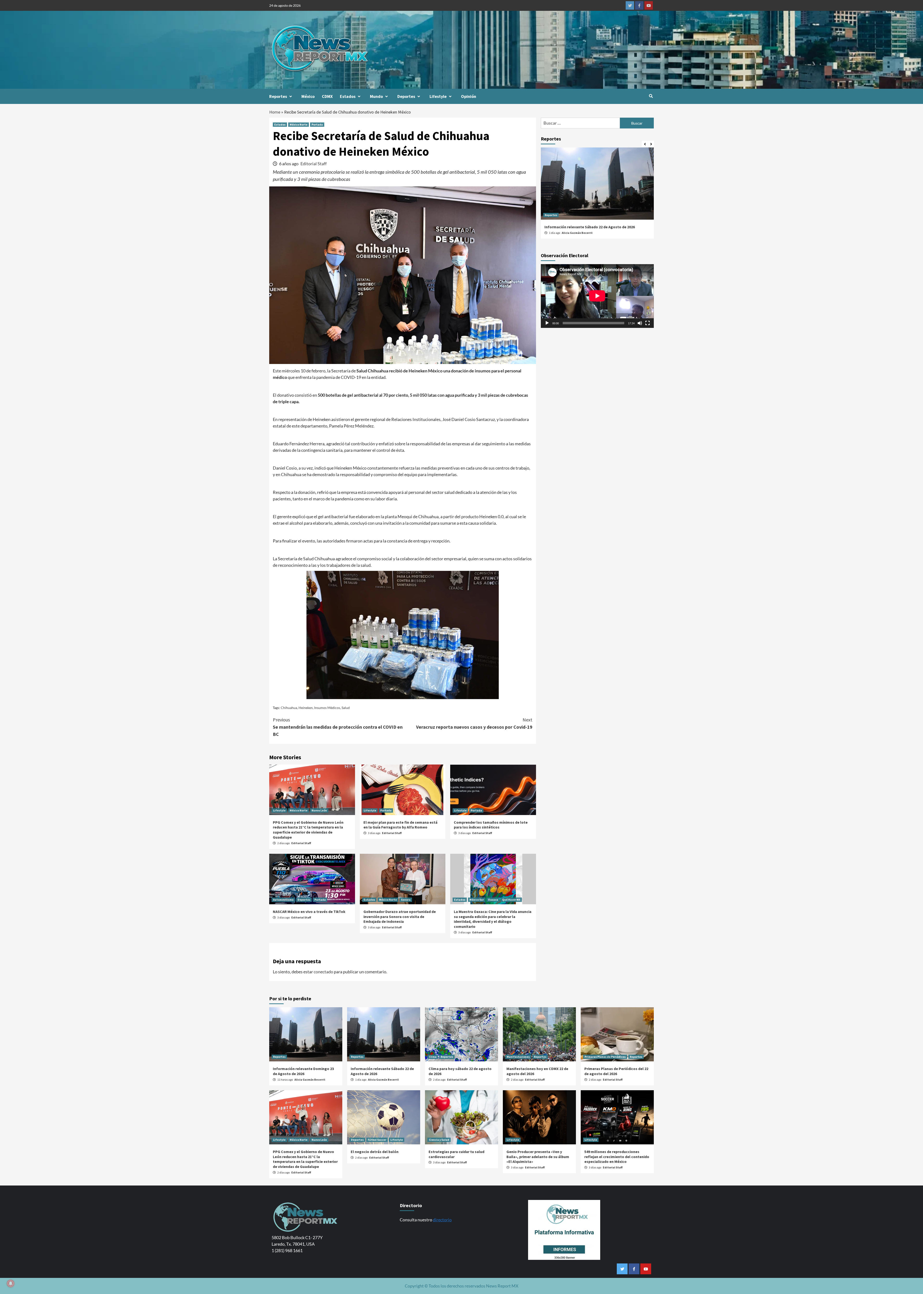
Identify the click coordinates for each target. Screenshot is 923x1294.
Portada (317, 124)
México (308, 96)
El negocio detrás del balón (375, 1151)
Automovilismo (283, 899)
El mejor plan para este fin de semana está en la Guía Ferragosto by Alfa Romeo (400, 825)
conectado (323, 971)
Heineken (306, 708)
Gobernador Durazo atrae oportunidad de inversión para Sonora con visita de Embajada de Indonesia (399, 916)
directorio (442, 1219)
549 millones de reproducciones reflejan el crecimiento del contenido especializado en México (616, 1156)
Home (274, 112)
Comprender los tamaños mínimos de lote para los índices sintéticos (491, 825)
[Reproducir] (547, 323)
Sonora (406, 899)
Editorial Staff (313, 163)
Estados (347, 96)
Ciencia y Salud (439, 1139)
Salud (346, 708)
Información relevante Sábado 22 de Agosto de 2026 (589, 226)
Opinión (468, 96)
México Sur (476, 899)
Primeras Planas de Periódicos (605, 1056)
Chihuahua (289, 708)
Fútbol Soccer (377, 1139)
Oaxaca (493, 899)
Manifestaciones (518, 1056)
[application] (597, 296)
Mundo (376, 96)
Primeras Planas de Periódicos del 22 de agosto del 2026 (616, 1071)
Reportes (278, 96)
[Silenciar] (639, 323)
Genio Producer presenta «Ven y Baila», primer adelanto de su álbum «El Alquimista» (537, 1156)
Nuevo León (319, 810)
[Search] (651, 96)
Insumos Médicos (327, 708)
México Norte (298, 124)
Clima (433, 1056)
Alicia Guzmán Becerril (577, 233)
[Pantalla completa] (647, 323)
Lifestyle (438, 96)
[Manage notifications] (10, 1283)
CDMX (327, 96)
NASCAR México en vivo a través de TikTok (309, 911)
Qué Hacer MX (511, 899)
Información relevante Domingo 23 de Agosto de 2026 (303, 1071)
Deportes (406, 96)
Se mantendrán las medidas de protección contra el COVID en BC (338, 727)
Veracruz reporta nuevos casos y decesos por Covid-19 (474, 723)
